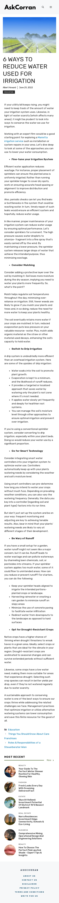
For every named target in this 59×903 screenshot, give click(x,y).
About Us (29, 876)
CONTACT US (29, 880)
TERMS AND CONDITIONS (29, 892)
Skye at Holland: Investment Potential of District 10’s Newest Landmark (31, 804)
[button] (43, 7)
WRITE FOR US (29, 896)
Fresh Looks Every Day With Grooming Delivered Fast (31, 788)
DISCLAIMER (29, 884)
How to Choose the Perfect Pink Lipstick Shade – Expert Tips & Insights (30, 851)
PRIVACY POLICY (30, 888)
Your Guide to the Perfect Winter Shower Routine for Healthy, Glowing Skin (31, 772)
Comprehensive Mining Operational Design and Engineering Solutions (31, 836)
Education (8, 92)
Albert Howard (9, 87)
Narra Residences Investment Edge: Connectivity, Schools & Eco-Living (31, 820)
